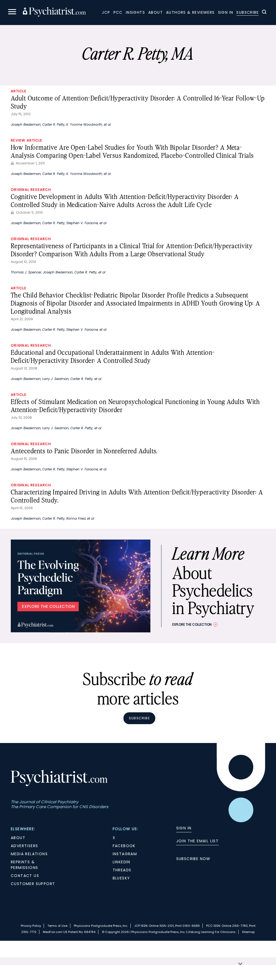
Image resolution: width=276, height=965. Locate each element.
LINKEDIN (121, 862)
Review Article (26, 140)
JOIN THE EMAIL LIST (197, 841)
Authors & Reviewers (190, 12)
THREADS (122, 870)
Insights (135, 12)
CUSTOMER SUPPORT (33, 883)
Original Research (31, 189)
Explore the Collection (192, 624)
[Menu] (12, 12)
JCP (106, 12)
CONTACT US (25, 875)
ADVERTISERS (24, 845)
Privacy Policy (31, 926)
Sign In (225, 12)
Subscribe (247, 12)
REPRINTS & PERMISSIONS (24, 864)
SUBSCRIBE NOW (193, 858)
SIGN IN (184, 828)
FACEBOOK (124, 845)
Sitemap (248, 932)
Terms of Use (57, 926)
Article (18, 91)
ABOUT (18, 837)
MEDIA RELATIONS (29, 854)
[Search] (264, 12)
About (155, 12)
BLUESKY (121, 878)
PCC (118, 12)
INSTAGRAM (125, 854)
